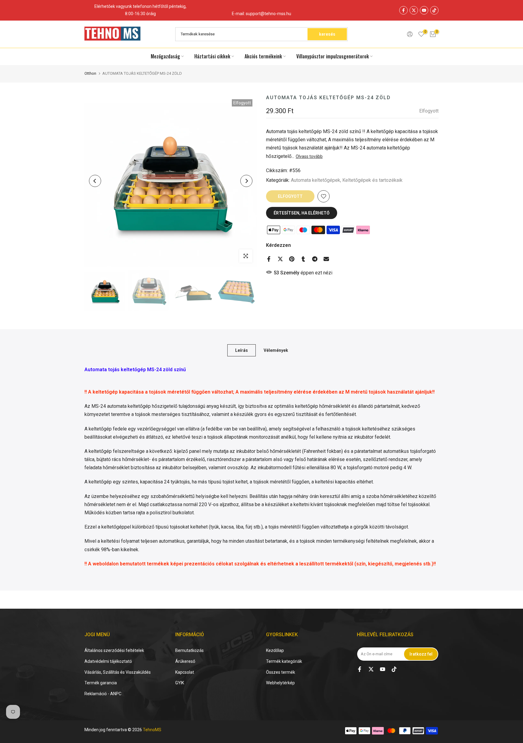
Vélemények (276, 350)
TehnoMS (152, 729)
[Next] (246, 181)
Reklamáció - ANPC (102, 693)
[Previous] (95, 181)
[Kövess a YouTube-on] (424, 10)
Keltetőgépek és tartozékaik (372, 180)
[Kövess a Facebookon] (403, 10)
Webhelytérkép (280, 682)
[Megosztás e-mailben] (326, 259)
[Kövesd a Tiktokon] (434, 10)
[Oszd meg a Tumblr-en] (303, 259)
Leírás (241, 350)
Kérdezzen (278, 245)
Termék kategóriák (284, 661)
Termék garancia (100, 682)
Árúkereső (185, 661)
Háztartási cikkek (212, 56)
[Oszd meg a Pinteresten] (291, 259)
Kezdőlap (275, 650)
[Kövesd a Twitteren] (414, 10)
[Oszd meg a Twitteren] (280, 259)
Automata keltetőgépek (315, 180)
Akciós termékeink (263, 56)
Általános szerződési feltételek (114, 650)
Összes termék (280, 672)
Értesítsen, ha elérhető (302, 213)
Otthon (90, 73)
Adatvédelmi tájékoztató (108, 661)
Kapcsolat (184, 672)
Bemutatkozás (189, 650)
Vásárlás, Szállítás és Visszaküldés (117, 672)
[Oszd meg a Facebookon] (268, 259)
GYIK (179, 682)
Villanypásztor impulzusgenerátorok (332, 56)
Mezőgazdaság (165, 56)
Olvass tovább (309, 156)
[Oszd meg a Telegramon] (314, 259)
